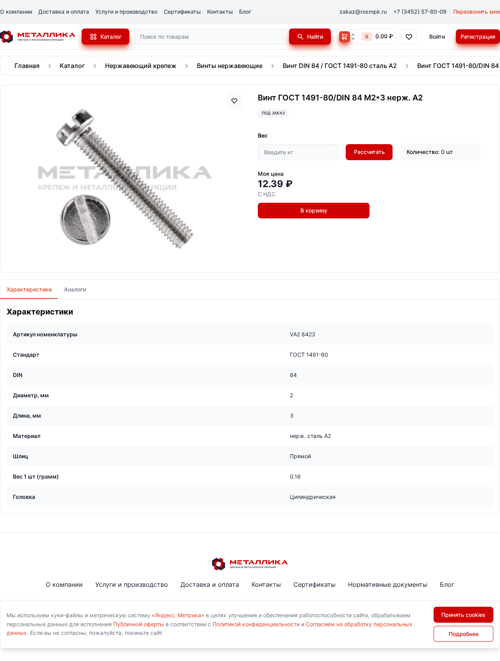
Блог (245, 11)
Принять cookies (463, 614)
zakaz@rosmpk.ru (363, 11)
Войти (437, 36)
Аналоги (75, 289)
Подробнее (464, 634)
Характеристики (29, 289)
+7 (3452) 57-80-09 (419, 11)
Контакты (220, 11)
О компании (16, 11)
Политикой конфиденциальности (256, 624)
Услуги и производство (126, 11)
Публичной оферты (138, 624)
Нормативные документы (387, 584)
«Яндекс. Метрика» (178, 615)
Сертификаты (182, 11)
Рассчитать (369, 151)
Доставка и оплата (63, 11)
